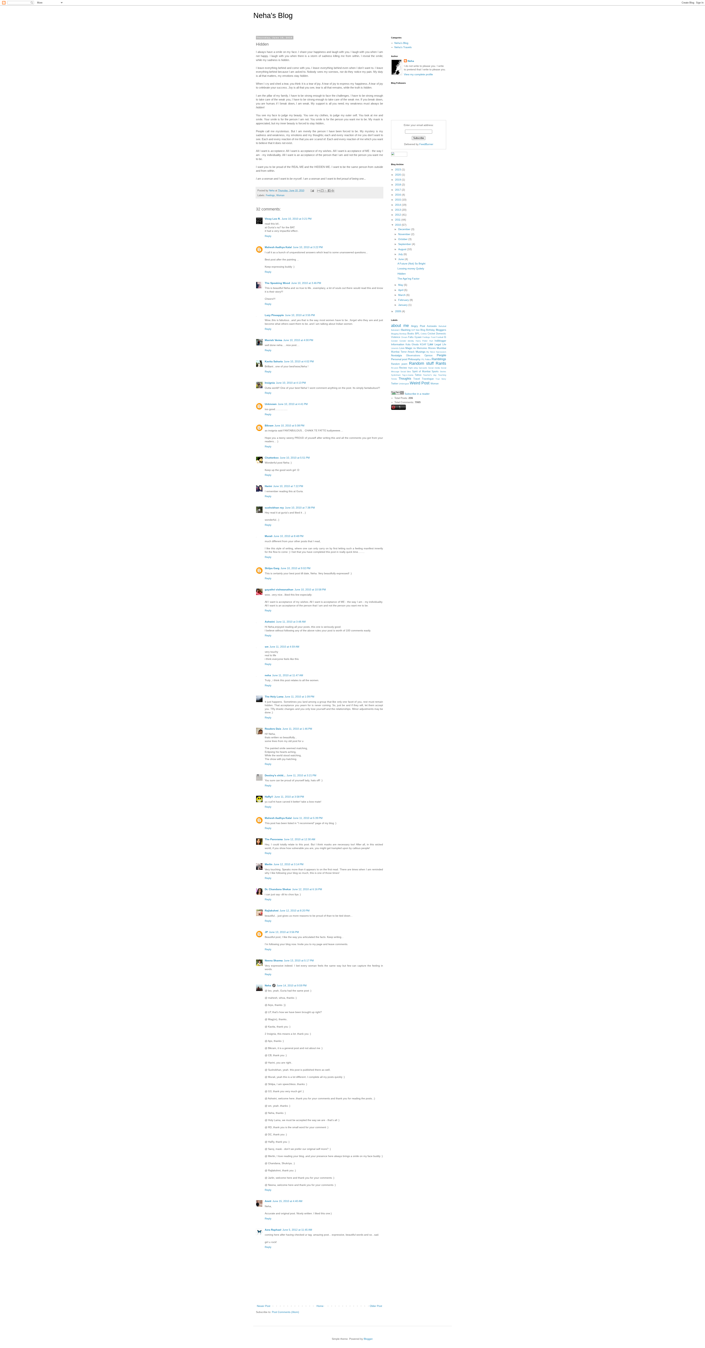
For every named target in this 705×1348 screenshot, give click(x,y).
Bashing (406, 329)
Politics (428, 359)
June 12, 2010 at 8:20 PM (295, 910)
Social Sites (405, 371)
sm (266, 646)
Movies (432, 348)
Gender (394, 341)
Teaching (442, 375)
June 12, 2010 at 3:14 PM (288, 864)
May (401, 284)
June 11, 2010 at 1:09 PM (299, 696)
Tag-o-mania (407, 375)
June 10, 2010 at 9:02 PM (295, 568)
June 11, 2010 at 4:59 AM (284, 646)
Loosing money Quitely (410, 268)
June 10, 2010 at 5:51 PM (295, 457)
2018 (398, 184)
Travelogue (428, 379)
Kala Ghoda (412, 344)
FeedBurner (426, 144)
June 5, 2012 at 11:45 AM (297, 1229)
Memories (422, 348)
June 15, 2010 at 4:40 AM (287, 1201)
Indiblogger (440, 341)
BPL (417, 333)
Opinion (428, 355)
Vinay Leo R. (273, 218)
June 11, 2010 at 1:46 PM (297, 728)
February (404, 299)
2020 (398, 174)
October (403, 239)
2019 (398, 179)
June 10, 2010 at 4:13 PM (291, 382)
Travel (416, 379)
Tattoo (418, 375)
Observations (413, 355)
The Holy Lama (274, 696)
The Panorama (274, 839)
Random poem (399, 364)
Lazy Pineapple (274, 315)
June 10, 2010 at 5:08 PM (289, 425)
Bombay (403, 334)
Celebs (424, 334)
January (403, 304)
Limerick (395, 348)
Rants (441, 363)
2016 (398, 194)
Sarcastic (423, 368)
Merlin (268, 864)
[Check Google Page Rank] (397, 393)
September (405, 244)
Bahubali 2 (395, 330)
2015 (398, 199)
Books (410, 333)
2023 (398, 169)
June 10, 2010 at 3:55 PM (300, 315)
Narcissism (441, 352)
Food (433, 337)
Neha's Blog (273, 15)
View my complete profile (418, 74)
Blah (418, 330)
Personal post (399, 359)
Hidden (401, 273)
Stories (443, 371)
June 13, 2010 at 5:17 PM (299, 960)
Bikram (269, 425)
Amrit (268, 1201)
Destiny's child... (275, 775)
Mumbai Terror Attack (403, 352)
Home (320, 1305)
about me (400, 325)
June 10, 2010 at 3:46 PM (306, 283)
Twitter (394, 383)
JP (266, 932)
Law (430, 344)
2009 (398, 311)
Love (401, 348)
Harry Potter (422, 341)
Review (403, 368)
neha (268, 675)
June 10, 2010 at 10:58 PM (310, 589)
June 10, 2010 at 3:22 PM (308, 247)
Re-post (394, 368)
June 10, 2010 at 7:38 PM (300, 507)
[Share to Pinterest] (333, 190)
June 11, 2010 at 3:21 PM (301, 775)
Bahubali (442, 326)
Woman (280, 195)
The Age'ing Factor (408, 278)
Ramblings (439, 359)
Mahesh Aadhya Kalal (278, 247)
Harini (268, 486)
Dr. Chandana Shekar (278, 889)
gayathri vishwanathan (279, 589)
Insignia (270, 382)
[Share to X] (326, 190)
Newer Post (263, 1305)
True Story (440, 379)
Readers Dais (273, 728)
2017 (398, 189)
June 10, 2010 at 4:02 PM (299, 361)
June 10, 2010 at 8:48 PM (288, 536)
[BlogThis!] (322, 190)
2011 (398, 219)
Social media (434, 368)
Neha (268, 985)
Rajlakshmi (272, 910)
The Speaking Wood (277, 283)
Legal (438, 344)
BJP (413, 330)
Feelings (270, 195)
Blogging (395, 334)
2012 (398, 214)
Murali (268, 536)
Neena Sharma (274, 960)
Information (397, 344)
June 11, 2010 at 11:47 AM (287, 675)
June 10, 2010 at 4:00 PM (298, 340)
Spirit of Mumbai (421, 371)
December (404, 229)
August (402, 249)
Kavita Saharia (274, 361)
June (401, 259)
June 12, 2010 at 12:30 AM (299, 839)
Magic (408, 348)
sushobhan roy (274, 507)
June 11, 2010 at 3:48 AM (291, 621)
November (404, 234)
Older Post (376, 1305)
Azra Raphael (273, 1229)
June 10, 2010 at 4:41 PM (293, 404)
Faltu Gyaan (415, 337)
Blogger (368, 1338)
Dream (404, 337)
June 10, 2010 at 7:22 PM (288, 486)
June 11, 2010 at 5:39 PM (308, 818)
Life (444, 344)
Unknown (271, 404)
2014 (398, 204)
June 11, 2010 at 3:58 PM (289, 796)
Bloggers (441, 329)
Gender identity (407, 341)
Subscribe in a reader (417, 393)
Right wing (413, 368)
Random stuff (421, 363)
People (441, 355)
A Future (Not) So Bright (411, 263)
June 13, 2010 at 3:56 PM (284, 932)
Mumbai (441, 348)
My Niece (430, 352)
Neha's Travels (403, 47)
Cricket (431, 333)
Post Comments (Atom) (285, 1312)
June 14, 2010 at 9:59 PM (292, 985)
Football (439, 337)
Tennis (394, 379)
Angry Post (418, 326)
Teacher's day (430, 375)
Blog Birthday (427, 330)
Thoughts (405, 378)
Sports (435, 371)
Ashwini (270, 621)
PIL (422, 359)
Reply (268, 236)
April (401, 290)
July (401, 254)
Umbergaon (404, 384)
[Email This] (319, 190)
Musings (420, 351)
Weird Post (419, 383)
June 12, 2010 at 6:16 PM (307, 889)
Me (414, 348)
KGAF (423, 344)
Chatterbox (272, 457)
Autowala (432, 326)
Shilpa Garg (272, 568)
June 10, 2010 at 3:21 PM (297, 218)
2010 (398, 224)
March (402, 294)
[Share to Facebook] (329, 190)
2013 (398, 209)
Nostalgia (396, 355)
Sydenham (396, 375)
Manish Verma (273, 340)
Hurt (431, 341)
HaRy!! (269, 796)
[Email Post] (312, 190)
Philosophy (414, 359)
